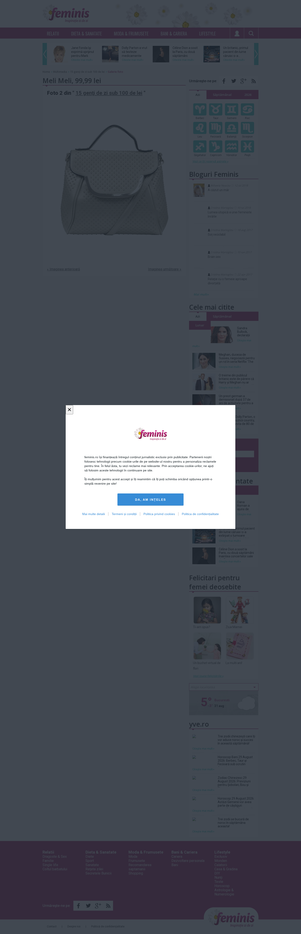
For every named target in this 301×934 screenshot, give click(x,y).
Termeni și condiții (124, 514)
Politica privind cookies (159, 514)
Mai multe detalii (93, 514)
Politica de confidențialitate (200, 514)
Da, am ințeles (150, 499)
